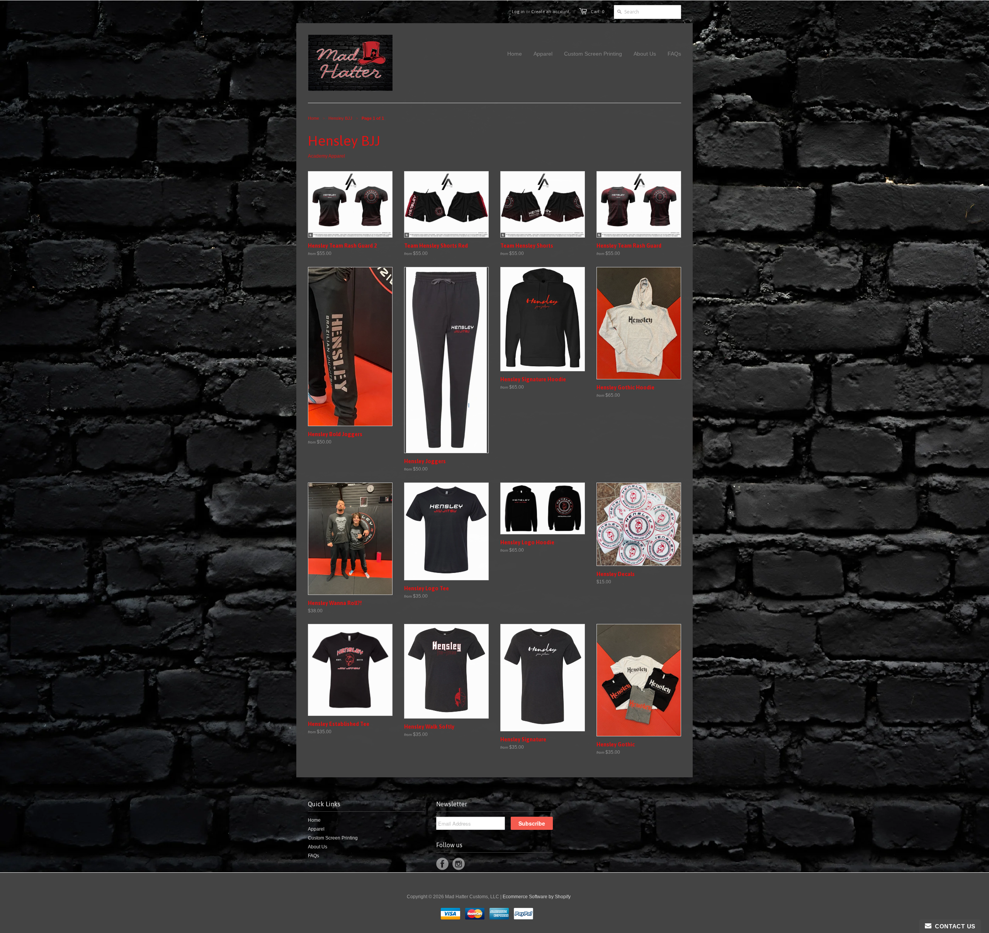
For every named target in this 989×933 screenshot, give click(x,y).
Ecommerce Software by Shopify (537, 896)
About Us (317, 847)
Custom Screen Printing (333, 838)
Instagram (458, 864)
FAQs (313, 855)
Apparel (316, 829)
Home (314, 820)
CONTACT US (953, 926)
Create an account (550, 11)
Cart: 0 (597, 11)
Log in (518, 11)
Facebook (442, 864)
